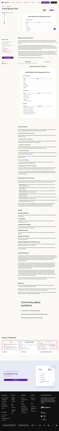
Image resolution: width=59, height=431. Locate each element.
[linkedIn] (48, 425)
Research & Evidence (5, 48)
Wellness (3, 403)
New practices (4, 404)
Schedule (13, 399)
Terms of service (24, 412)
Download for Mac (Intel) (23, 425)
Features (12, 2)
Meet (12, 405)
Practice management (6, 418)
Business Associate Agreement (24, 410)
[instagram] (44, 425)
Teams (3, 408)
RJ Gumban (6, 12)
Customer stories (26, 2)
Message (13, 401)
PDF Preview (4, 50)
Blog (22, 403)
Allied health (4, 401)
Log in (39, 2)
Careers (22, 401)
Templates (23, 404)
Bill (12, 413)
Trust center (33, 406)
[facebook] (40, 425)
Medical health (4, 399)
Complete (13, 410)
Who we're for (19, 2)
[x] (52, 425)
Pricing (33, 2)
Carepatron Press (24, 408)
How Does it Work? (5, 43)
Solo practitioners (5, 406)
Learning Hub (23, 406)
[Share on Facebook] (5, 63)
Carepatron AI (4, 420)
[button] (33, 425)
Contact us (33, 399)
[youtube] (56, 425)
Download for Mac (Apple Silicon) (9, 425)
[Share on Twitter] (7, 63)
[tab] (28, 62)
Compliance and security (34, 409)
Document (13, 407)
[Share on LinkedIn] (2, 63)
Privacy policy (33, 411)
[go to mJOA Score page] (11, 345)
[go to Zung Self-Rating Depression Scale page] (48, 345)
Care (12, 404)
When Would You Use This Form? (7, 45)
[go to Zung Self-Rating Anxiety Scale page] (29, 345)
